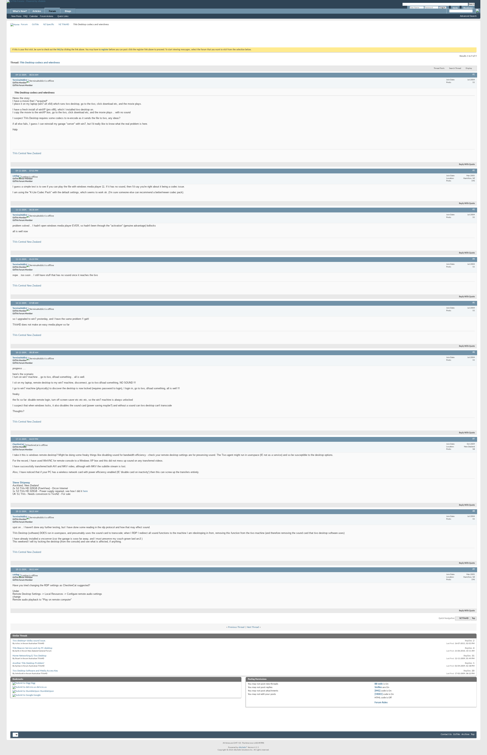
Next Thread (253, 627)
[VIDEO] (379, 694)
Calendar (33, 16)
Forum (52, 11)
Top (473, 618)
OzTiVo (35, 24)
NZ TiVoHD (64, 24)
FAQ (25, 16)
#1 (474, 74)
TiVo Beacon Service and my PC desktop (32, 648)
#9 (474, 569)
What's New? (20, 11)
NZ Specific (48, 24)
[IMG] (377, 691)
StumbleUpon (47, 691)
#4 (474, 259)
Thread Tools (439, 68)
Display (469, 68)
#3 (474, 209)
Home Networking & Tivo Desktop (29, 656)
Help (455, 8)
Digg (33, 683)
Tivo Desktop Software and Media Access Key (35, 671)
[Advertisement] (243, 35)
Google (37, 695)
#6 (474, 352)
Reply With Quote (467, 164)
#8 (474, 511)
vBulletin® (243, 747)
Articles (37, 11)
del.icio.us (42, 687)
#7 (474, 439)
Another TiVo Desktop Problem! (28, 663)
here (85, 491)
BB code (379, 684)
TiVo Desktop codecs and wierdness (40, 62)
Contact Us (446, 734)
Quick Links (62, 16)
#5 (474, 303)
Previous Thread (236, 627)
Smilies (378, 687)
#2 (474, 170)
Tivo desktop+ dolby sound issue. (29, 640)
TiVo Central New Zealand (27, 153)
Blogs (68, 11)
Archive (465, 734)
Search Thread (455, 68)
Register (468, 8)
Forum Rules (381, 702)
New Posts (16, 16)
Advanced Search (468, 16)
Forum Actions (46, 16)
